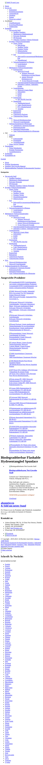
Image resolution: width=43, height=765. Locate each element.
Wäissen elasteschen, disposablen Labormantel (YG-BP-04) (20, 440)
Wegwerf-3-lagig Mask (25, 90)
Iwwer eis (8, 8)
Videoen (12, 135)
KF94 (19, 96)
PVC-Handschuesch (24, 107)
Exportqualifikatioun (16, 25)
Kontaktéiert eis (10, 155)
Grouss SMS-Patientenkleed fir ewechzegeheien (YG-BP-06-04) (20, 393)
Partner (11, 17)
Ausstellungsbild (18, 142)
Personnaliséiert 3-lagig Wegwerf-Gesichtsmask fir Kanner (20, 338)
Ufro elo (3, 514)
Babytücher (21, 45)
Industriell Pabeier (10, 544)
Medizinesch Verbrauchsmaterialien (21, 68)
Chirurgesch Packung (20, 114)
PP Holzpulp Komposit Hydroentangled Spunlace (17, 543)
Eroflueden (8, 153)
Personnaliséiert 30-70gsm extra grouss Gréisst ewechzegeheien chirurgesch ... (22, 451)
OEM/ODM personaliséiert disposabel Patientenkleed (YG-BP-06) (21, 431)
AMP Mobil (5, 541)
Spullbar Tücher (23, 47)
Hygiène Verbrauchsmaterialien (19, 41)
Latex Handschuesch (24, 105)
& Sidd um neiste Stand (13, 504)
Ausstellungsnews (15, 152)
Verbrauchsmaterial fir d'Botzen (23, 62)
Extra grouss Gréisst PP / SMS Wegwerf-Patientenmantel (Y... (22, 384)
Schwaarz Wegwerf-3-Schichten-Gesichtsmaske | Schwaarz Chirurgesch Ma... (22, 310)
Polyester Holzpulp (19, 36)
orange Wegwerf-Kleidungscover (27, 78)
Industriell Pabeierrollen (21, 129)
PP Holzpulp (17, 38)
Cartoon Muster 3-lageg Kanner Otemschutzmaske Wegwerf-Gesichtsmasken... (19, 348)
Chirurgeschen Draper (20, 116)
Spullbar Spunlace (19, 32)
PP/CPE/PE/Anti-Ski (24, 99)
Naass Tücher (17, 43)
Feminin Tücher (23, 49)
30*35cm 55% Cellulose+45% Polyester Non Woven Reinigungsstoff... (22, 374)
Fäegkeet (12, 15)
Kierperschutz (18, 69)
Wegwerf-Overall (23, 71)
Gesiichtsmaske (18, 88)
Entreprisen (13, 10)
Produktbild (17, 140)
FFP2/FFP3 (21, 92)
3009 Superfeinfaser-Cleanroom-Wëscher (23, 357)
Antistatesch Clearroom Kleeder (23, 125)
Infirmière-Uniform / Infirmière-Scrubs (26, 229)
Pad (14, 55)
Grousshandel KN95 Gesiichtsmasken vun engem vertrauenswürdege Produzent (23, 287)
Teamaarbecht (13, 13)
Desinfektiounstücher (25, 53)
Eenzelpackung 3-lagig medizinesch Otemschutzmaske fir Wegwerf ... (21, 329)
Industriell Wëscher (34, 544)
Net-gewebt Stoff (15, 30)
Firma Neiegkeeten (15, 148)
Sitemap (36, 539)
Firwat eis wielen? (15, 19)
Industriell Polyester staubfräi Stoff (12, 546)
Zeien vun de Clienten (16, 144)
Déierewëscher (22, 51)
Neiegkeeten (9, 146)
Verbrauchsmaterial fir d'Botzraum (20, 124)
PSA (10, 118)
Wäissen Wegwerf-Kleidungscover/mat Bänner (31, 74)
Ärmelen (20, 109)
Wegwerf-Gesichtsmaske (21, 122)
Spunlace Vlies (22, 544)
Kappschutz (17, 111)
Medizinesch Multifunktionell (23, 34)
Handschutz (17, 101)
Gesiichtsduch (22, 64)
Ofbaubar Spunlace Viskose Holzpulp (25, 40)
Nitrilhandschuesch (24, 103)
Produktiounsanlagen (16, 12)
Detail (14, 498)
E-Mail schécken (6, 550)
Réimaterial (17, 112)
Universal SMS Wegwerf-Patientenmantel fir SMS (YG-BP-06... (23, 404)
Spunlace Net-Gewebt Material (15, 166)
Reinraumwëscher (19, 127)
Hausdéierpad (22, 60)
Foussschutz (17, 97)
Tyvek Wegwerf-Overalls (30, 81)
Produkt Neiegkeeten (16, 150)
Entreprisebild (18, 139)
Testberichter (13, 26)
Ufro (10, 498)
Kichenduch (22, 66)
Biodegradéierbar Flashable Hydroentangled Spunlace (23, 168)
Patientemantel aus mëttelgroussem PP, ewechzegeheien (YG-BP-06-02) (22, 413)
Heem (7, 6)
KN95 (20, 94)
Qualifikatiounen (14, 23)
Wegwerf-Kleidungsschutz (22, 120)
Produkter (8, 28)
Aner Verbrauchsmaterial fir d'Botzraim (26, 131)
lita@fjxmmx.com (16, 528)
